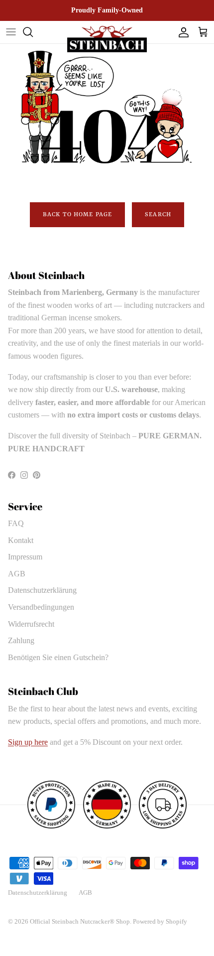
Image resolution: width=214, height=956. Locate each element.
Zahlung (21, 640)
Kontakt (20, 540)
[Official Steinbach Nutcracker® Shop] (107, 39)
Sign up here (28, 742)
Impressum (25, 556)
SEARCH (158, 214)
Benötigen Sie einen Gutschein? (58, 657)
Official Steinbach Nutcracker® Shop (80, 921)
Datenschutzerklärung (42, 590)
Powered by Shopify (160, 921)
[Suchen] (33, 32)
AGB (16, 573)
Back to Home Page (77, 214)
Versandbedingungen (41, 607)
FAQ (16, 523)
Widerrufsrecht (31, 624)
